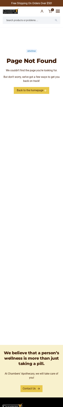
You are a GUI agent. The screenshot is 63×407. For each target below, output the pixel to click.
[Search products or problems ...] (56, 20)
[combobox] (31, 20)
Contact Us (29, 388)
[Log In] (42, 11)
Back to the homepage (30, 90)
